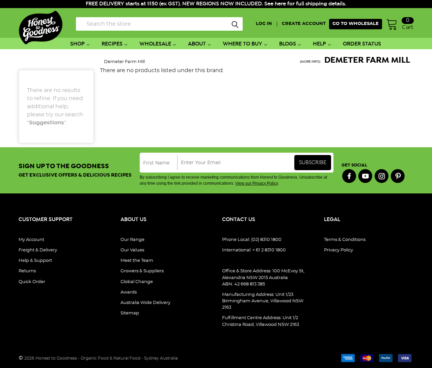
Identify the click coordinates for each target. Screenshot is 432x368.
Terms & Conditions (345, 240)
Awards (128, 292)
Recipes (112, 44)
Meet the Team (136, 260)
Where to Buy (242, 44)
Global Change (136, 282)
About (197, 44)
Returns (27, 271)
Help (319, 44)
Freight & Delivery (38, 250)
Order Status (362, 44)
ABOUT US (133, 219)
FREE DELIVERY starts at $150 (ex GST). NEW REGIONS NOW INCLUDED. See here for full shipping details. (216, 3)
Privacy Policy (338, 250)
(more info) (310, 62)
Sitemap (129, 313)
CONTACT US (238, 219)
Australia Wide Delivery (145, 303)
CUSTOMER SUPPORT (46, 219)
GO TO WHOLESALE (355, 24)
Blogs (287, 44)
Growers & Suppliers (142, 271)
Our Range (132, 240)
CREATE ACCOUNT (304, 24)
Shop (77, 44)
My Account (31, 240)
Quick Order (32, 282)
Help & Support (35, 260)
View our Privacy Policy (256, 183)
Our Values (132, 250)
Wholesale (155, 44)
